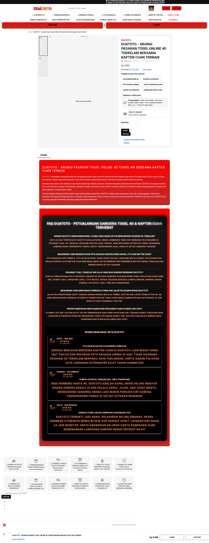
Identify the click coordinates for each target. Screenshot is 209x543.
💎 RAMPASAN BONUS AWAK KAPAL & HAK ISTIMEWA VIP (102, 486)
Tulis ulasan (146, 69)
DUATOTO (127, 61)
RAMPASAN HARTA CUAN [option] (153, 90)
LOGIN (156, 25)
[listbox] (144, 87)
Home (30, 32)
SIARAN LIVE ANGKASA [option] (131, 90)
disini (133, 105)
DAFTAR (52, 25)
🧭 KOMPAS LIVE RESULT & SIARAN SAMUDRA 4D (14, 486)
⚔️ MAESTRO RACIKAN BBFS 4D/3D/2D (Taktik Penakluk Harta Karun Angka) (135, 2)
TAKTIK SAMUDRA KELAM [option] (153, 84)
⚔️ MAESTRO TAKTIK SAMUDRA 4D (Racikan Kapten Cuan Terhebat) (102, 467)
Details (43, 155)
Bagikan (127, 143)
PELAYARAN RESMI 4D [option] (131, 79)
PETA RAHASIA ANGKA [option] (131, 84)
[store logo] (42, 8)
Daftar (176, 8)
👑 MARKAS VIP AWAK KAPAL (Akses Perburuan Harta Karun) (124, 467)
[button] (43, 46)
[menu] (104, 17)
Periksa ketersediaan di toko (134, 139)
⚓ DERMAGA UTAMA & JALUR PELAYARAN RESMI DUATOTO (58, 486)
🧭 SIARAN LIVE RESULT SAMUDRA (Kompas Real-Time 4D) (14, 467)
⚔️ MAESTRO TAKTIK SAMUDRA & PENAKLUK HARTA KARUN (80, 486)
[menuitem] (38, 17)
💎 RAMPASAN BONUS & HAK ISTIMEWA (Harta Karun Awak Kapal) (36, 467)
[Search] (151, 8)
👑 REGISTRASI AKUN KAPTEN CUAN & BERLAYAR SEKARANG (124, 486)
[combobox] (110, 8)
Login (166, 8)
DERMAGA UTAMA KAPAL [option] (132, 95)
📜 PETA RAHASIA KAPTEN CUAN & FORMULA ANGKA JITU (36, 486)
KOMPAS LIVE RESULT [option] (151, 79)
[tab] (44, 155)
